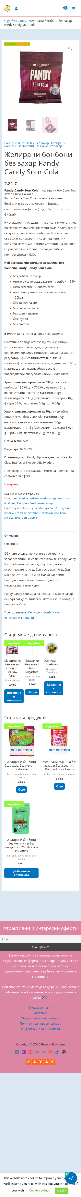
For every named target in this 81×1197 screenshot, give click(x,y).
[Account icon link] (16, 8)
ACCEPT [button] (61, 1190)
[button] (70, 48)
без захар (21, 513)
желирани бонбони (16, 517)
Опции (32, 692)
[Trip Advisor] (44, 1052)
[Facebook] (17, 1052)
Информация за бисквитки (40, 1029)
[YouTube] (50, 1052)
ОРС (44, 997)
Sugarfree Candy (15, 21)
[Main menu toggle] (73, 8)
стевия (33, 517)
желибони (60, 513)
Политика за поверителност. (40, 1023)
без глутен (62, 508)
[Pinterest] (30, 1052)
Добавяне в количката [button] (13, 696)
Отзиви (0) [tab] (11, 544)
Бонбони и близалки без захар (26, 143)
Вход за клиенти (40, 1007)
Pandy (31, 457)
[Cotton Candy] (64, 1052)
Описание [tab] (11, 535)
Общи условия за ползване (40, 1018)
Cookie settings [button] (39, 1190)
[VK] (37, 1052)
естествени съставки (40, 513)
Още (21, 789)
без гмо (9, 513)
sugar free (49, 508)
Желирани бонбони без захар (40, 146)
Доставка (40, 1013)
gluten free (21, 508)
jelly (31, 508)
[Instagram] (24, 1052)
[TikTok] (57, 1052)
